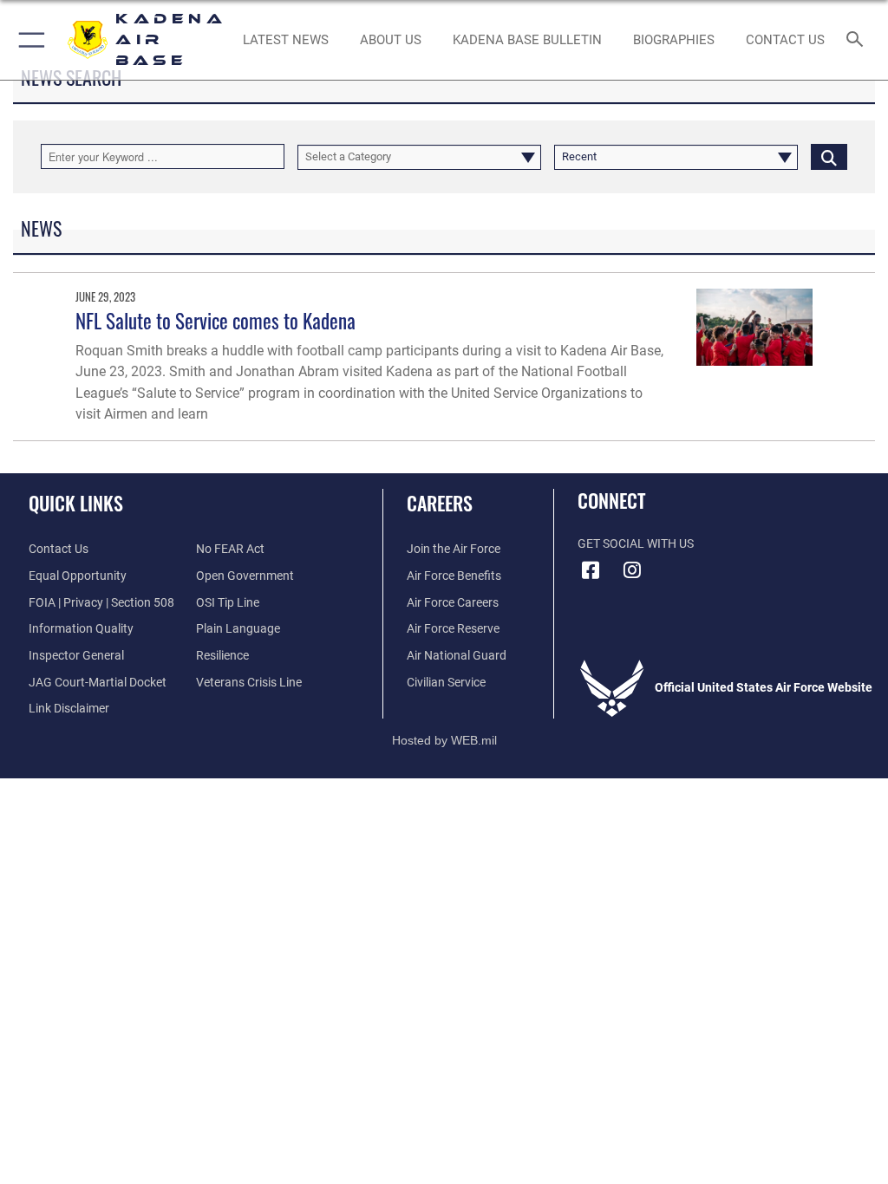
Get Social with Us (636, 544)
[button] (28, 40)
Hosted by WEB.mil (444, 740)
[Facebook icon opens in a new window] (591, 570)
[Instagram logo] (632, 570)
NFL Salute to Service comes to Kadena (215, 320)
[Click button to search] (829, 156)
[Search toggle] (858, 40)
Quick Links (76, 503)
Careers (440, 503)
